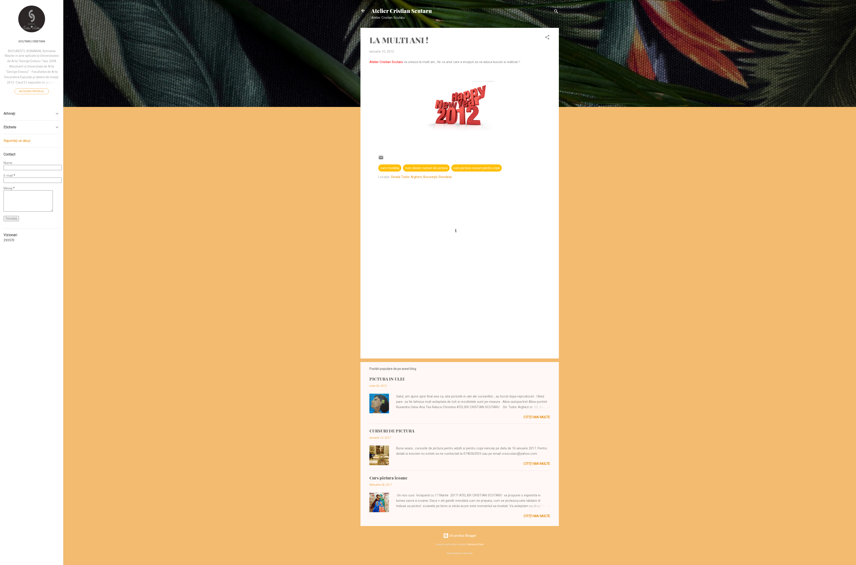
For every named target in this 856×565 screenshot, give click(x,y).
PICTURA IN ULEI (386, 379)
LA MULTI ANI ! (398, 40)
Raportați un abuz (17, 141)
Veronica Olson (475, 544)
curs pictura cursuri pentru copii (476, 168)
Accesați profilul (31, 91)
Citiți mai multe (537, 417)
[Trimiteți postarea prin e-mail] (381, 159)
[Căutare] (556, 12)
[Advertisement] (459, 317)
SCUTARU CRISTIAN (32, 41)
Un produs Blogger (462, 536)
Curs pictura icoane (388, 478)
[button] (547, 38)
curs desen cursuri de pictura (426, 168)
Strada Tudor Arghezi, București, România (421, 177)
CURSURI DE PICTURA (391, 431)
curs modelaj (389, 168)
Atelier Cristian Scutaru (401, 10)
